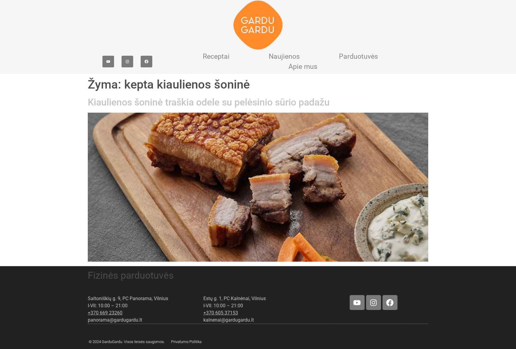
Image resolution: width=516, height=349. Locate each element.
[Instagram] (127, 61)
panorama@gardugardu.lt (115, 320)
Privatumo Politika (186, 341)
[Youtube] (108, 61)
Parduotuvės (358, 56)
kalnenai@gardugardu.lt (228, 320)
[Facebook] (146, 61)
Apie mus (302, 67)
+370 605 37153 (220, 313)
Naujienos (284, 56)
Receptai (216, 56)
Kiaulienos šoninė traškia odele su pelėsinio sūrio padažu (209, 102)
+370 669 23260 (105, 313)
